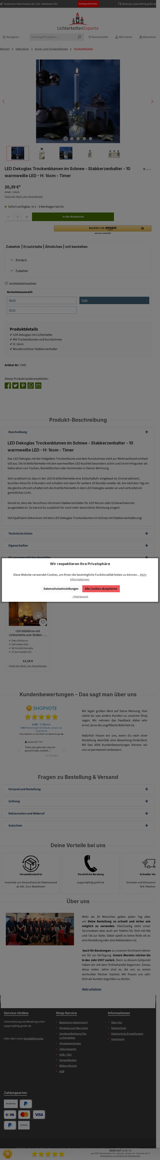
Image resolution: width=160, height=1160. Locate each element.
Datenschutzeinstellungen (61, 588)
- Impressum (80, 596)
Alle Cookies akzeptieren (101, 588)
